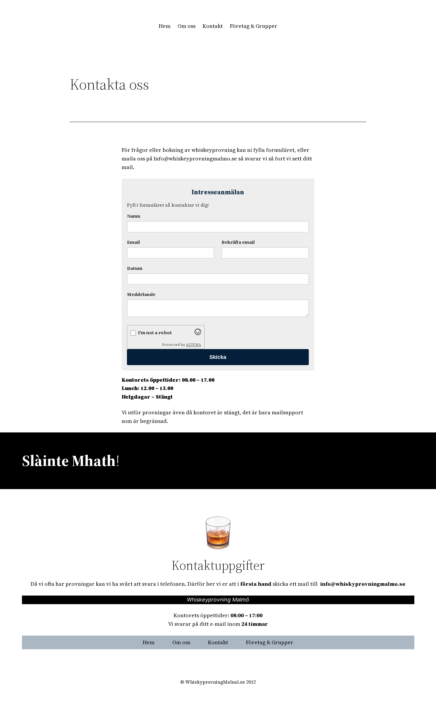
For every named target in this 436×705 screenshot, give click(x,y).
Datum (134, 268)
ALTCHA (193, 344)
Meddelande (141, 294)
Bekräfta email (238, 242)
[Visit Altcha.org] (198, 333)
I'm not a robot (155, 333)
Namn (133, 216)
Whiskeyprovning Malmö (218, 599)
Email (133, 242)
